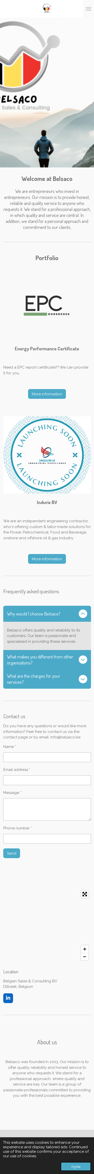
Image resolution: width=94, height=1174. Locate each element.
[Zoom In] (84, 949)
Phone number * (17, 828)
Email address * (16, 769)
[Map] (47, 925)
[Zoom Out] (84, 956)
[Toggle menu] (88, 8)
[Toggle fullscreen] (84, 894)
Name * (9, 746)
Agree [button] (75, 1167)
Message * (12, 792)
